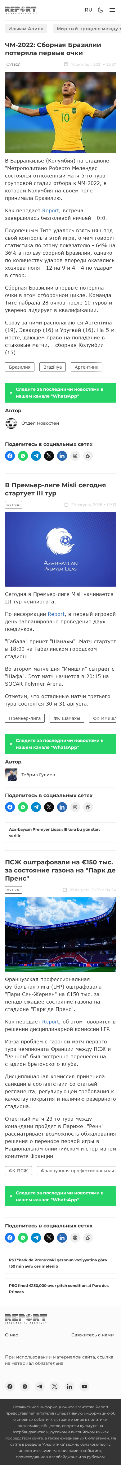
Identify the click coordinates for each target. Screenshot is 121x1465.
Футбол (13, 65)
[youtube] (84, 1387)
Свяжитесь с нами (92, 1335)
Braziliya (52, 367)
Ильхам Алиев (26, 28)
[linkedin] (62, 456)
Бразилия (19, 367)
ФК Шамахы (67, 718)
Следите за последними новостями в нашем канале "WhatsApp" (60, 392)
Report (50, 210)
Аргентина (86, 367)
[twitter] (49, 456)
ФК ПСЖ (18, 1170)
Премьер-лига (25, 718)
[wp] (23, 456)
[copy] (88, 456)
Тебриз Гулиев (38, 774)
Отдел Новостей (40, 423)
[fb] (10, 456)
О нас (11, 1335)
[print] (75, 456)
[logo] (21, 10)
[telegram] (36, 456)
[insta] (25, 1387)
